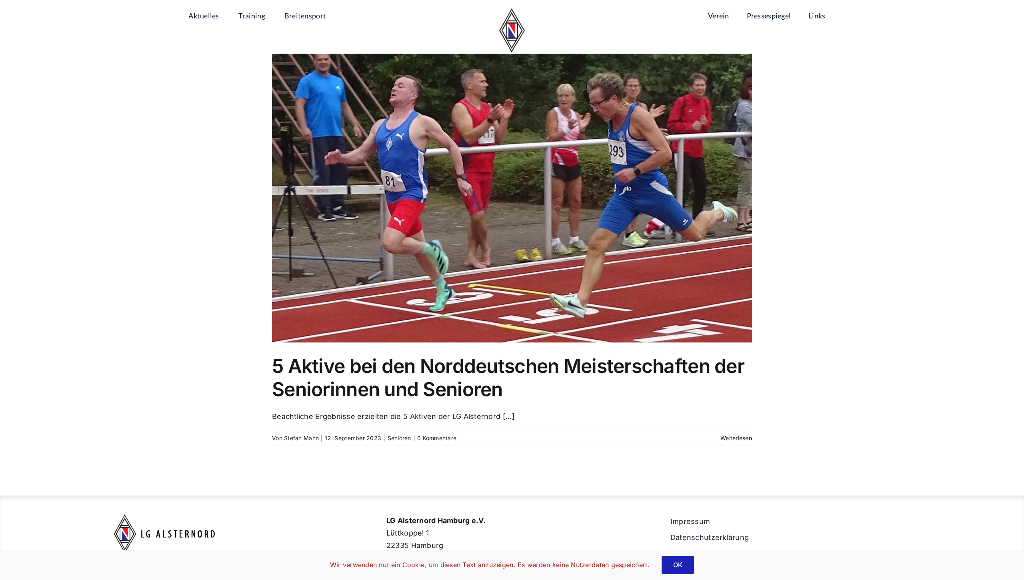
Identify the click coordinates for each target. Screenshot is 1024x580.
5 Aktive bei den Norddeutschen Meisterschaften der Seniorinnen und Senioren (508, 377)
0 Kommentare (436, 438)
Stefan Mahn (301, 438)
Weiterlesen (736, 438)
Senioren (399, 438)
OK (677, 565)
